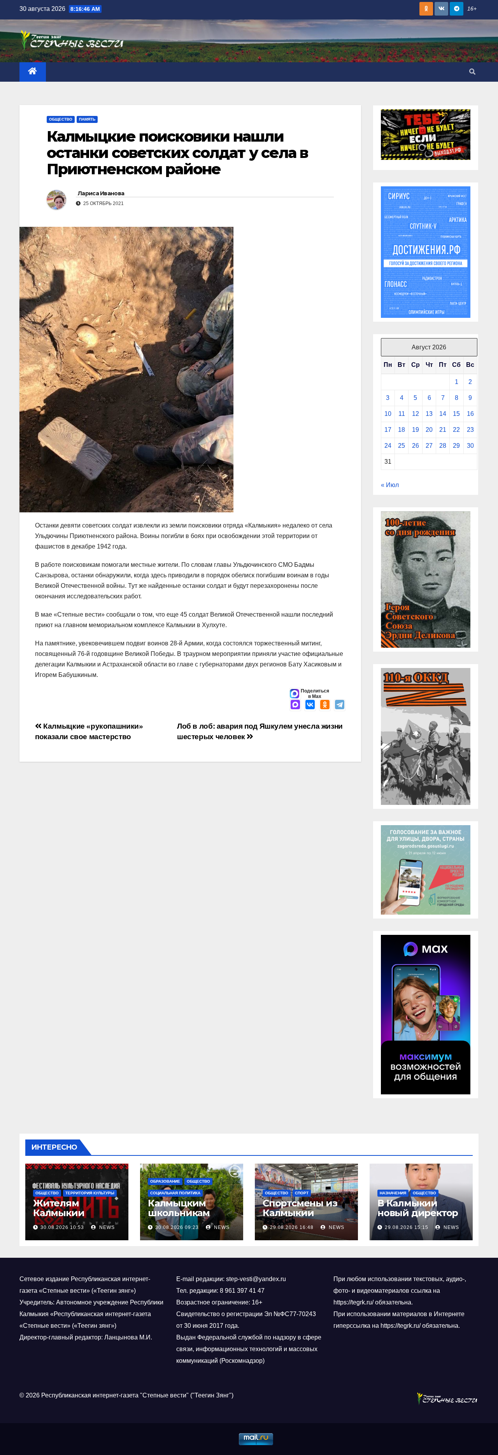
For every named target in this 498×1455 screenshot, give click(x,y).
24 (387, 445)
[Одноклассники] (325, 705)
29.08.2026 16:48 (292, 1227)
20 (429, 429)
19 (415, 429)
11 (401, 413)
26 (415, 445)
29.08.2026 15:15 (406, 1227)
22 (456, 429)
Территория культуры (89, 1193)
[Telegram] (339, 705)
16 (470, 413)
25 (401, 445)
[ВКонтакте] (310, 705)
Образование (165, 1181)
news (106, 1227)
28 (442, 445)
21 (442, 429)
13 (429, 413)
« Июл (390, 485)
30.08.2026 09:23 (177, 1227)
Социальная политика (175, 1193)
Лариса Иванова (101, 193)
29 (456, 445)
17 (387, 429)
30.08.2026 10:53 (62, 1227)
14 (442, 413)
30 (470, 445)
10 (387, 413)
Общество (60, 119)
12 (415, 413)
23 (470, 429)
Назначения (393, 1193)
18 (401, 429)
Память (87, 119)
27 (429, 445)
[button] (472, 71)
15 (456, 413)
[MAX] (295, 705)
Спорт (302, 1193)
